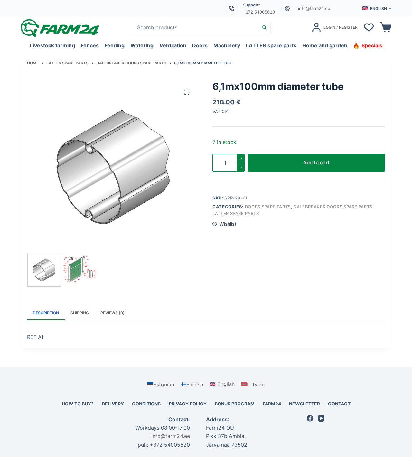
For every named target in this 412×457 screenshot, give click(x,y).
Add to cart (316, 163)
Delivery (113, 403)
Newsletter (304, 403)
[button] (376, 8)
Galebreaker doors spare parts (332, 206)
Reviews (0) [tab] (112, 312)
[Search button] (264, 27)
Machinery (226, 45)
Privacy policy (188, 403)
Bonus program (235, 403)
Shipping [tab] (79, 312)
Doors (200, 45)
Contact (339, 403)
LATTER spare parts (271, 45)
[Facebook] (310, 418)
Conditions (146, 403)
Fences (90, 45)
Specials (371, 45)
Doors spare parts (268, 206)
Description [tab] (46, 312)
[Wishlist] (369, 27)
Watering (142, 45)
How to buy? (78, 403)
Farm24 (272, 403)
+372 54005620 (259, 12)
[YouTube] (321, 418)
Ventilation (172, 45)
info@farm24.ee (314, 8)
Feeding (115, 45)
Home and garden (324, 45)
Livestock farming (52, 45)
